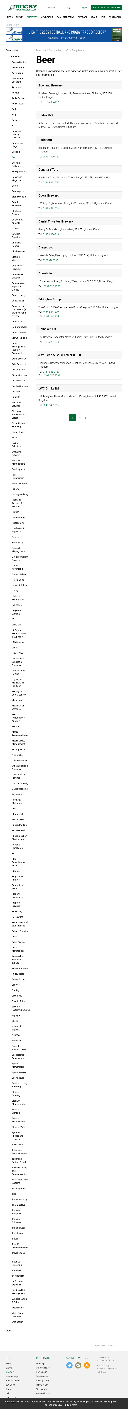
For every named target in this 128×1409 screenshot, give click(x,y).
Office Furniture (19, 760)
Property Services (16, 904)
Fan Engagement (18, 476)
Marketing (17, 700)
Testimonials (42, 1376)
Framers (16, 537)
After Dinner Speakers (17, 80)
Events (9, 1367)
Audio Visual (18, 103)
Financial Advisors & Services (17, 503)
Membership (12, 1376)
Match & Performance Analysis (18, 717)
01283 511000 (51, 208)
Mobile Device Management (18, 742)
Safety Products (19, 979)
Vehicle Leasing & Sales (19, 1300)
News (8, 1363)
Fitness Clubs (18, 517)
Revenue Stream (20, 968)
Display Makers (19, 380)
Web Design (17, 1321)
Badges (15, 109)
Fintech (15, 511)
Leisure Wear (18, 653)
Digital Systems (19, 375)
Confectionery (18, 295)
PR (13, 853)
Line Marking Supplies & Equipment (18, 662)
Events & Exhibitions (17, 444)
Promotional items (18, 887)
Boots (15, 185)
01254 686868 (51, 234)
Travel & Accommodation (20, 1246)
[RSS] (87, 1365)
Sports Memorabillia (18, 1065)
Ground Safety (19, 574)
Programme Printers (17, 878)
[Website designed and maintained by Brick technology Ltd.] (102, 1372)
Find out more (70, 1404)
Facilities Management (18, 462)
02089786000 (50, 260)
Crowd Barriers (19, 332)
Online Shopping (20, 788)
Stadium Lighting (16, 1111)
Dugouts (16, 396)
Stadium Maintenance (18, 1120)
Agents (15, 92)
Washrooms (18, 1307)
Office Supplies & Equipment (20, 767)
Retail (14, 936)
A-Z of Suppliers (16, 56)
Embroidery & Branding (18, 425)
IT (13, 619)
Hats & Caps (18, 579)
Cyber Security (19, 358)
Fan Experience (19, 483)
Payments (17, 794)
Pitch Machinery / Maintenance (19, 837)
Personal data (43, 1393)
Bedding (16, 151)
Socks (15, 1020)
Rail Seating (17, 916)
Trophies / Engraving (17, 1263)
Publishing (17, 911)
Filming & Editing (20, 494)
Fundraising (17, 542)
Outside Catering (20, 783)
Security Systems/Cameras (21, 1008)
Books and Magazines (17, 178)
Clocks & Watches (16, 258)
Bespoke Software (16, 164)
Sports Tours (18, 1077)
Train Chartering (19, 1199)
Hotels (15, 590)
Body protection (19, 171)
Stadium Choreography (19, 1102)
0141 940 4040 (52, 316)
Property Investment (17, 895)
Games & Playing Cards (18, 549)
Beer (14, 157)
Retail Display (18, 942)
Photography (18, 813)
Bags (14, 114)
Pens (14, 808)
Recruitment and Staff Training (20, 924)
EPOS (14, 437)
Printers (16, 870)
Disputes (16, 391)
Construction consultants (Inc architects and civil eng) (20, 311)
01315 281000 (51, 342)
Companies (12, 50)
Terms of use (42, 1384)
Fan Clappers (18, 469)
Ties (14, 1193)
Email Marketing (13, 1380)
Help (8, 1393)
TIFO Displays (18, 1204)
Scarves (16, 984)
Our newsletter (43, 1367)
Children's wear (19, 251)
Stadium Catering (16, 1093)
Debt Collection (19, 364)
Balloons (16, 120)
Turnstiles (16, 1270)
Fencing (16, 488)
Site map (40, 1363)
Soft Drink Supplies (16, 1028)
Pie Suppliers (18, 819)
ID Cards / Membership (18, 598)
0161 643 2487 (51, 371)
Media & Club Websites (18, 707)
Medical (15, 726)
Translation (17, 1233)
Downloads (41, 1371)
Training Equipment (17, 1212)
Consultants (18, 321)
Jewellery (16, 624)
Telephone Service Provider (19, 1151)
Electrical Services (16, 404)
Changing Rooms (16, 244)
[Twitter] (69, 1365)
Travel (15, 1238)
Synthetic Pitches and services (17, 1136)
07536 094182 (51, 102)
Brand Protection (17, 204)
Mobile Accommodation (20, 733)
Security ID (17, 995)
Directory (41, 50)
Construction (18, 300)
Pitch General (18, 830)
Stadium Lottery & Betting (19, 1085)
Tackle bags (17, 1144)
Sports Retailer (19, 1072)
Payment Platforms (17, 801)
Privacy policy (42, 1380)
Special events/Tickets (19, 1048)
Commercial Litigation (17, 276)
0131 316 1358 (52, 286)
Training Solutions (16, 1220)
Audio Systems (19, 98)
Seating (15, 990)
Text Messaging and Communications (20, 1171)
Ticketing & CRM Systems (20, 1181)
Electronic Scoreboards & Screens (19, 414)
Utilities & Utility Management (19, 1292)
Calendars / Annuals (17, 221)
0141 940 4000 (51, 312)
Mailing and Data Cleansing (19, 693)
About (9, 1389)
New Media (17, 754)
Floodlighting (18, 522)
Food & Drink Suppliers (18, 530)
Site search (41, 1389)
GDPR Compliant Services (20, 558)
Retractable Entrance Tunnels (17, 959)
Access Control (19, 62)
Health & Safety (19, 585)
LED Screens (18, 642)
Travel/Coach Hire (18, 1254)
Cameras (16, 228)
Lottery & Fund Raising (19, 672)
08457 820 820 (51, 156)
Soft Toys (16, 1035)
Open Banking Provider (18, 776)
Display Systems (20, 386)
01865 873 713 (51, 182)
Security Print (18, 1001)
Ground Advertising (17, 567)
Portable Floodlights (17, 846)
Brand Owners (19, 196)
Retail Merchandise (18, 949)
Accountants (18, 67)
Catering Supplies (16, 235)
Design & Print (18, 369)
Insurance (17, 604)
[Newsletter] (78, 1365)
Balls (14, 125)
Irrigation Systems (16, 612)
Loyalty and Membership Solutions (18, 682)
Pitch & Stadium (19, 824)
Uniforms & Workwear (17, 1283)
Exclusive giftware (16, 453)
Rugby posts (18, 973)
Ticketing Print (19, 1188)
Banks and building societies (17, 134)
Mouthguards (18, 749)
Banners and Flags (18, 145)
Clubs (9, 1330)
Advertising (17, 72)
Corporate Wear (19, 326)
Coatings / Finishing (17, 267)
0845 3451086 (51, 405)
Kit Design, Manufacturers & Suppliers (19, 633)
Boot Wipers (18, 191)
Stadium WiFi (18, 1127)
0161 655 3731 (52, 375)
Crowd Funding (19, 337)
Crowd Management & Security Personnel (19, 348)
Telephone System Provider (20, 1160)
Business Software (16, 212)
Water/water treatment (18, 1315)
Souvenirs (16, 1040)
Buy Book (10, 1384)
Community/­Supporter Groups (18, 286)
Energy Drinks (18, 431)
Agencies (16, 87)
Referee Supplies (20, 931)
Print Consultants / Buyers (18, 862)
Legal (14, 647)
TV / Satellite (18, 1275)
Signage (16, 1015)
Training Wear (18, 1227)
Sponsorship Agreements (18, 1056)
